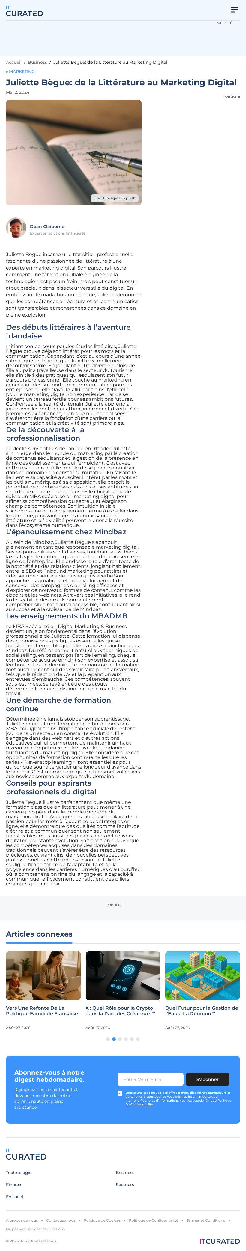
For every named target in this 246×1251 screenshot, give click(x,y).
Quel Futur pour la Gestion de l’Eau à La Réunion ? (201, 1010)
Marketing (22, 71)
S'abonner (207, 1079)
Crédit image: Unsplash (115, 198)
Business (37, 62)
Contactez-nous (60, 1220)
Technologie (19, 1172)
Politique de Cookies (102, 1220)
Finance (14, 1184)
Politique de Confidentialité (153, 1220)
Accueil (14, 62)
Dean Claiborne (47, 226)
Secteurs (125, 1184)
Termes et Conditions (206, 1220)
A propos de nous (22, 1220)
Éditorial (14, 1196)
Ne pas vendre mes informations (35, 1229)
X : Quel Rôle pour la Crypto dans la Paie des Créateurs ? (120, 1010)
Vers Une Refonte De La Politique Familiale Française (42, 1010)
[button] (108, 1039)
